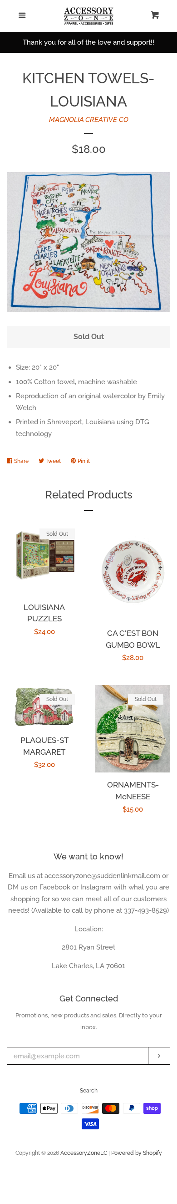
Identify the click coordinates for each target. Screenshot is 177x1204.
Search (89, 1090)
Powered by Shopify (136, 1153)
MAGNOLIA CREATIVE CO (88, 120)
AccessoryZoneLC (83, 1153)
